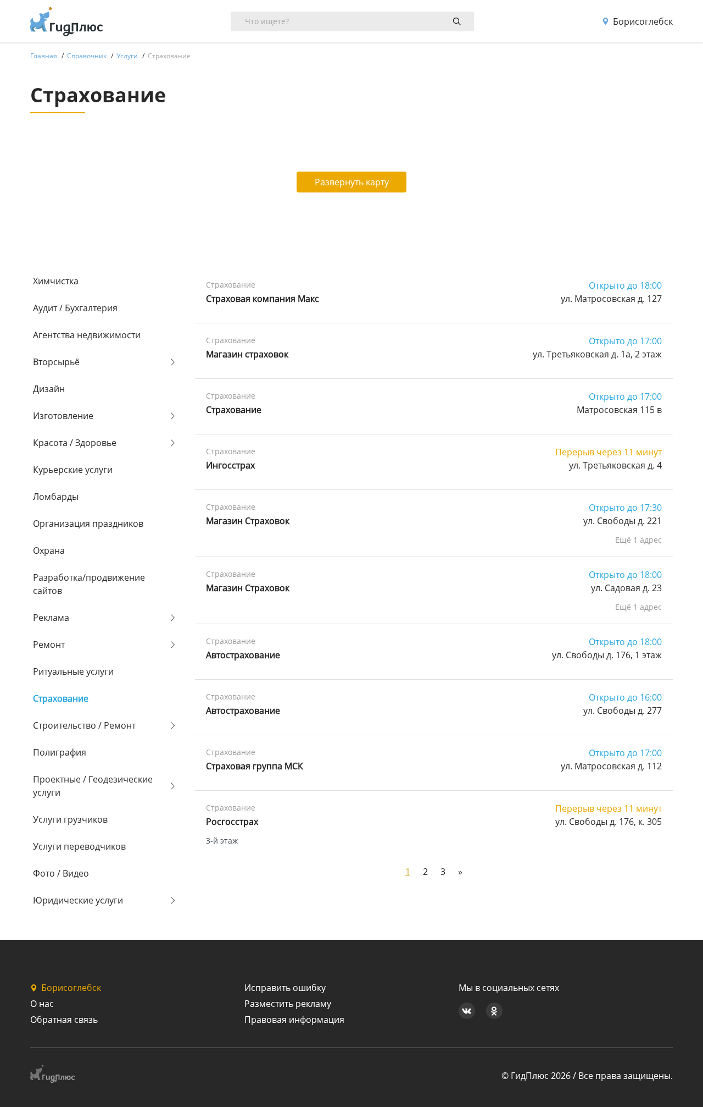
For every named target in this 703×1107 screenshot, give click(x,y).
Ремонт (49, 644)
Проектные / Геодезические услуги (93, 785)
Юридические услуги (78, 900)
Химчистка (56, 281)
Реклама (51, 618)
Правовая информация (294, 1020)
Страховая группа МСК (254, 766)
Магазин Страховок (247, 521)
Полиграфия (59, 752)
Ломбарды (56, 497)
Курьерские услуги (73, 470)
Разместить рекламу (287, 1004)
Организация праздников (88, 523)
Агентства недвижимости (87, 335)
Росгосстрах (232, 822)
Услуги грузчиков (70, 819)
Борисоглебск (643, 21)
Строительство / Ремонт (84, 725)
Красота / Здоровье (74, 443)
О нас (42, 1004)
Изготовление (63, 416)
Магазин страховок (247, 354)
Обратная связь (64, 1020)
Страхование (60, 698)
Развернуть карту (352, 182)
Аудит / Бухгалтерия (75, 308)
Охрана (49, 550)
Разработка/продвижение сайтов (89, 584)
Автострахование (243, 655)
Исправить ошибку (285, 988)
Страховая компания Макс (262, 299)
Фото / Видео (61, 873)
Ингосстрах (230, 465)
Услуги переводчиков (79, 846)
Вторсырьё (56, 362)
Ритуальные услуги (73, 671)
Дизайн (49, 389)
